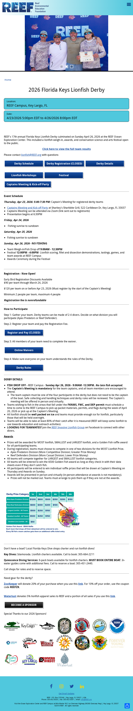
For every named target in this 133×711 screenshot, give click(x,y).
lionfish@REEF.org (31, 155)
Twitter (71, 688)
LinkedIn (82, 688)
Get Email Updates (66, 693)
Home (8, 79)
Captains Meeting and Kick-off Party (27, 207)
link (80, 584)
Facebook (51, 688)
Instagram (61, 688)
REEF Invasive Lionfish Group (68, 427)
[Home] (25, 7)
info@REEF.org (86, 700)
